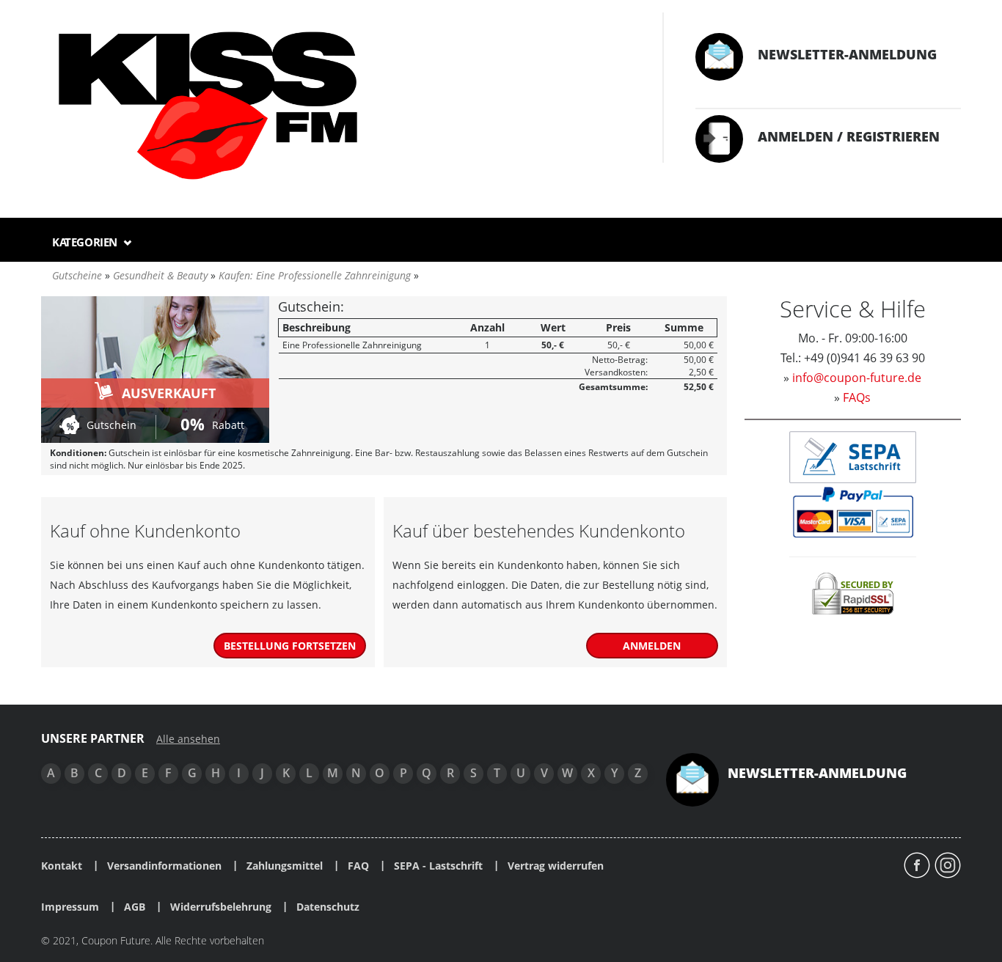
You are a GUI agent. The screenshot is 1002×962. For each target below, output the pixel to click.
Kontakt (61, 866)
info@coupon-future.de (856, 378)
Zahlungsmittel (284, 866)
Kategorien (86, 242)
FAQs (857, 397)
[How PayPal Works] (852, 511)
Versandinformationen (164, 866)
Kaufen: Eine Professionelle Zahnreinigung (315, 275)
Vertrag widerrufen (556, 866)
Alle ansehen (188, 739)
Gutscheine (77, 275)
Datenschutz (327, 907)
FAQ (358, 866)
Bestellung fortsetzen (290, 646)
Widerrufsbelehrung (220, 907)
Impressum (70, 907)
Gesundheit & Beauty (160, 275)
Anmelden (652, 646)
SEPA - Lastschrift (438, 866)
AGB (134, 907)
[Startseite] (337, 107)
